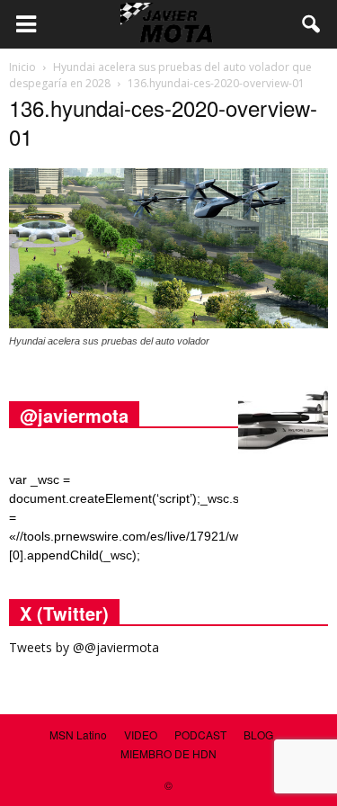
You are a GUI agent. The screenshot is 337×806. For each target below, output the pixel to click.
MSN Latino (78, 734)
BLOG (258, 734)
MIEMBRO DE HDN (168, 753)
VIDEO (140, 734)
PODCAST (200, 734)
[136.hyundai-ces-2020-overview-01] (168, 324)
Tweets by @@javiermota (84, 647)
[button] (312, 24)
